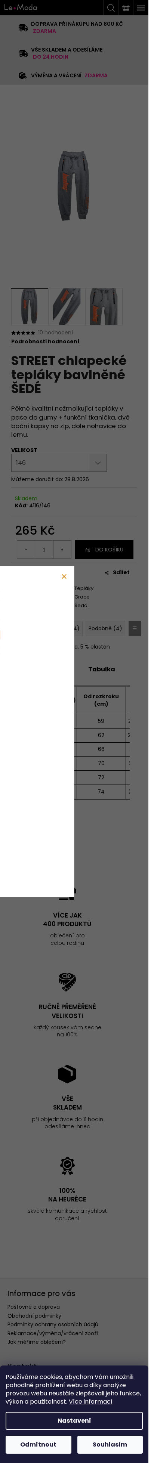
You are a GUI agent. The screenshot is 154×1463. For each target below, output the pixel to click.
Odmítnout (38, 1444)
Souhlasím (110, 1444)
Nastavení (74, 1420)
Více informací (91, 1401)
